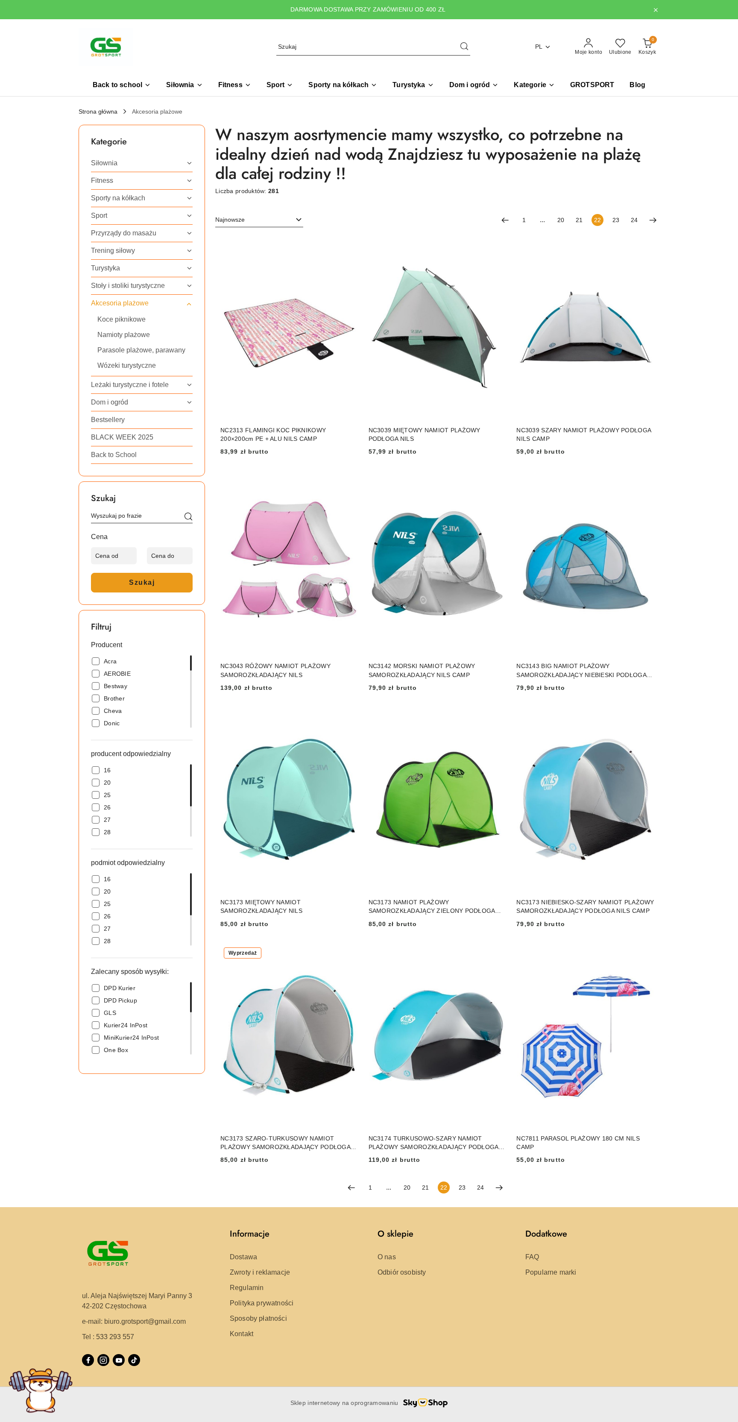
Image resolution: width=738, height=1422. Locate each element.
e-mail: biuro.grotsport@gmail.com (134, 1321)
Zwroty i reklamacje (260, 1272)
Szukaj (142, 582)
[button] (534, 86)
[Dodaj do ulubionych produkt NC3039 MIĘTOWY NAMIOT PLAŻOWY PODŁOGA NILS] (496, 245)
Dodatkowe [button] (546, 1234)
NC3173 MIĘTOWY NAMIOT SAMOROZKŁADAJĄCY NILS (261, 906)
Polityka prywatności (261, 1303)
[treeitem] (142, 163)
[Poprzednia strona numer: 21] (505, 220)
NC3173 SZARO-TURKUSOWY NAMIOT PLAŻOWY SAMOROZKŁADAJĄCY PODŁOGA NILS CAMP (285, 1143)
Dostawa (243, 1257)
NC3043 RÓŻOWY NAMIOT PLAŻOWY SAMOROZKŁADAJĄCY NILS (275, 670)
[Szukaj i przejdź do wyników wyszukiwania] (464, 47)
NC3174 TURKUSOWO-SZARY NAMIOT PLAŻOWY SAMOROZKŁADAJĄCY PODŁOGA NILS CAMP (433, 1143)
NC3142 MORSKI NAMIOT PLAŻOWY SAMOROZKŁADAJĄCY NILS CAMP (422, 670)
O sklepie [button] (395, 1234)
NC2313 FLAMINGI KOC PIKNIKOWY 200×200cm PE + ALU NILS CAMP (273, 434)
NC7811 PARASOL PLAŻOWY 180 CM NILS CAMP (578, 1142)
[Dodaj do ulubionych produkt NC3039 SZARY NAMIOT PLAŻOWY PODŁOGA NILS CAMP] (644, 245)
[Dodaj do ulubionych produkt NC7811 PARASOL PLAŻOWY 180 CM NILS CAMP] (644, 953)
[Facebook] (88, 1360)
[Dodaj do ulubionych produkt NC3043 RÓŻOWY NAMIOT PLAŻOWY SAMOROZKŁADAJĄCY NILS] (348, 481)
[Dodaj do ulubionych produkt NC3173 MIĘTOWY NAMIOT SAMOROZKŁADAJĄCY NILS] (348, 717)
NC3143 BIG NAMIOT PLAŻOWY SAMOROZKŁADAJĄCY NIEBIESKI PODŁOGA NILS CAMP (581, 671)
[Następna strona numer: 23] (653, 220)
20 (560, 220)
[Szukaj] (188, 517)
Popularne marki (550, 1272)
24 (634, 220)
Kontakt (241, 1333)
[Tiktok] (134, 1360)
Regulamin (247, 1287)
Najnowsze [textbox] (230, 219)
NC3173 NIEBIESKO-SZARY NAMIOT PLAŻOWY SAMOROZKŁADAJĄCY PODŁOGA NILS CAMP (585, 906)
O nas (387, 1257)
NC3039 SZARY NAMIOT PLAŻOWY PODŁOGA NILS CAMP (583, 434)
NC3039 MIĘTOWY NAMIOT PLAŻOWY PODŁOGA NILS (424, 434)
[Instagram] (103, 1360)
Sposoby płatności (258, 1318)
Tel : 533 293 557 (108, 1336)
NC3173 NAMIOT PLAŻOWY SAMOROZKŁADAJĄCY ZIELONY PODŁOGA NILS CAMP (432, 907)
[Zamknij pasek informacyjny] (655, 10)
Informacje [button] (249, 1234)
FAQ (532, 1257)
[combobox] (259, 220)
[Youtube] (119, 1360)
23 (615, 220)
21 (579, 220)
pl (539, 46)
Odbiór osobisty (402, 1272)
